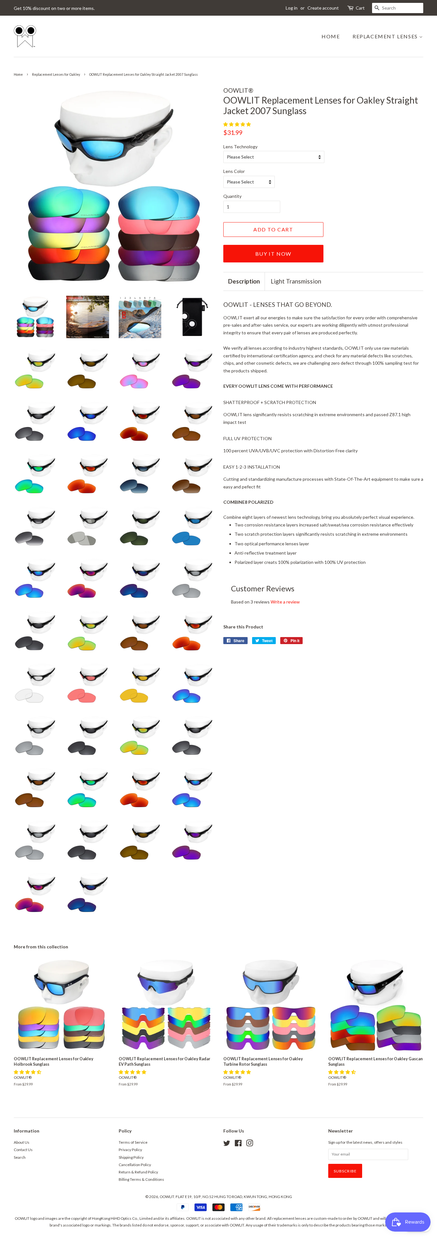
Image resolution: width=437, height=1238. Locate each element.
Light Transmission (296, 281)
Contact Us (23, 1149)
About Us (21, 1142)
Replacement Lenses (386, 36)
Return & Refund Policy (138, 1172)
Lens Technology (240, 146)
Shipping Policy (131, 1157)
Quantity (232, 196)
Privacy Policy (130, 1149)
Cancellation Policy (135, 1164)
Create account (323, 8)
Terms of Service (133, 1142)
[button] (237, 124)
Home (331, 36)
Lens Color (234, 171)
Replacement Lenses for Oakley (56, 74)
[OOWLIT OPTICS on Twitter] (226, 1144)
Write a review (285, 601)
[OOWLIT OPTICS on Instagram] (249, 1144)
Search (20, 1157)
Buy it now (273, 254)
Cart (360, 8)
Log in (292, 8)
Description (244, 281)
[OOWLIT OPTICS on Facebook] (238, 1144)
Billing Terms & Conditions (141, 1179)
